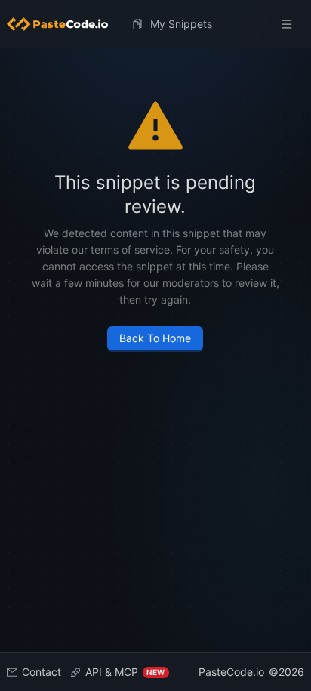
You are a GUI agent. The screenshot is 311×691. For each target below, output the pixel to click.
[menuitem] (63, 24)
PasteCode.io (231, 671)
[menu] (156, 24)
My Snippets (181, 23)
